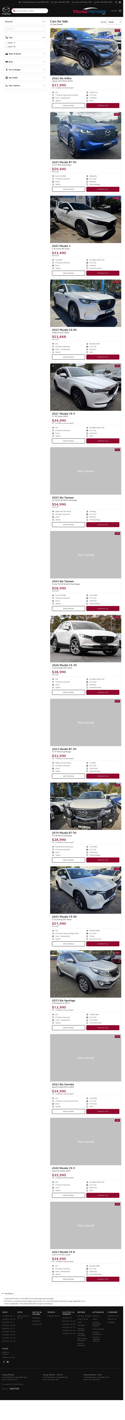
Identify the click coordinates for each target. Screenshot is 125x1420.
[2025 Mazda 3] (85, 219)
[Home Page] (6, 11)
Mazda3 (36, 1321)
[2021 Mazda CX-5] (85, 387)
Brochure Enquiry (82, 1339)
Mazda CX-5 (8, 1322)
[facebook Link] (116, 2)
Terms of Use (8, 1357)
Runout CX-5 (8, 1328)
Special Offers (84, 1316)
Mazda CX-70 (9, 1335)
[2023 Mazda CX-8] (85, 1225)
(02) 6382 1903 (12, 1379)
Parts (95, 1319)
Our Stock (83, 1319)
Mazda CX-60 (9, 1331)
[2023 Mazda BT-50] (85, 722)
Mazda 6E (37, 1324)
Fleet (80, 1322)
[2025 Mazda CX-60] (85, 890)
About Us (112, 1319)
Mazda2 (36, 1318)
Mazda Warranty (97, 1333)
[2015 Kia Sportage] (85, 974)
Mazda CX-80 (9, 1338)
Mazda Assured (82, 1334)
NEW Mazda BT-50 (23, 1317)
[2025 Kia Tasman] (85, 471)
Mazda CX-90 (9, 1341)
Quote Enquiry (81, 1344)
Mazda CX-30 (9, 1319)
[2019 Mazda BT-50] (85, 806)
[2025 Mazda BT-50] (85, 135)
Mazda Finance (81, 1329)
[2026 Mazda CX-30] (85, 638)
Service (96, 1316)
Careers (111, 1322)
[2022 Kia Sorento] (85, 1057)
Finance (81, 1325)
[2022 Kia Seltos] (85, 51)
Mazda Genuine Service (96, 1339)
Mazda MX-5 (53, 1316)
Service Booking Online (97, 1324)
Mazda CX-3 (8, 1316)
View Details (68, 105)
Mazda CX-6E (8, 1325)
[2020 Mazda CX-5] (85, 1141)
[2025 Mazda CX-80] (85, 303)
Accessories (98, 1329)
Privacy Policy (6, 1353)
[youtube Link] (119, 2)
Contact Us (102, 105)
